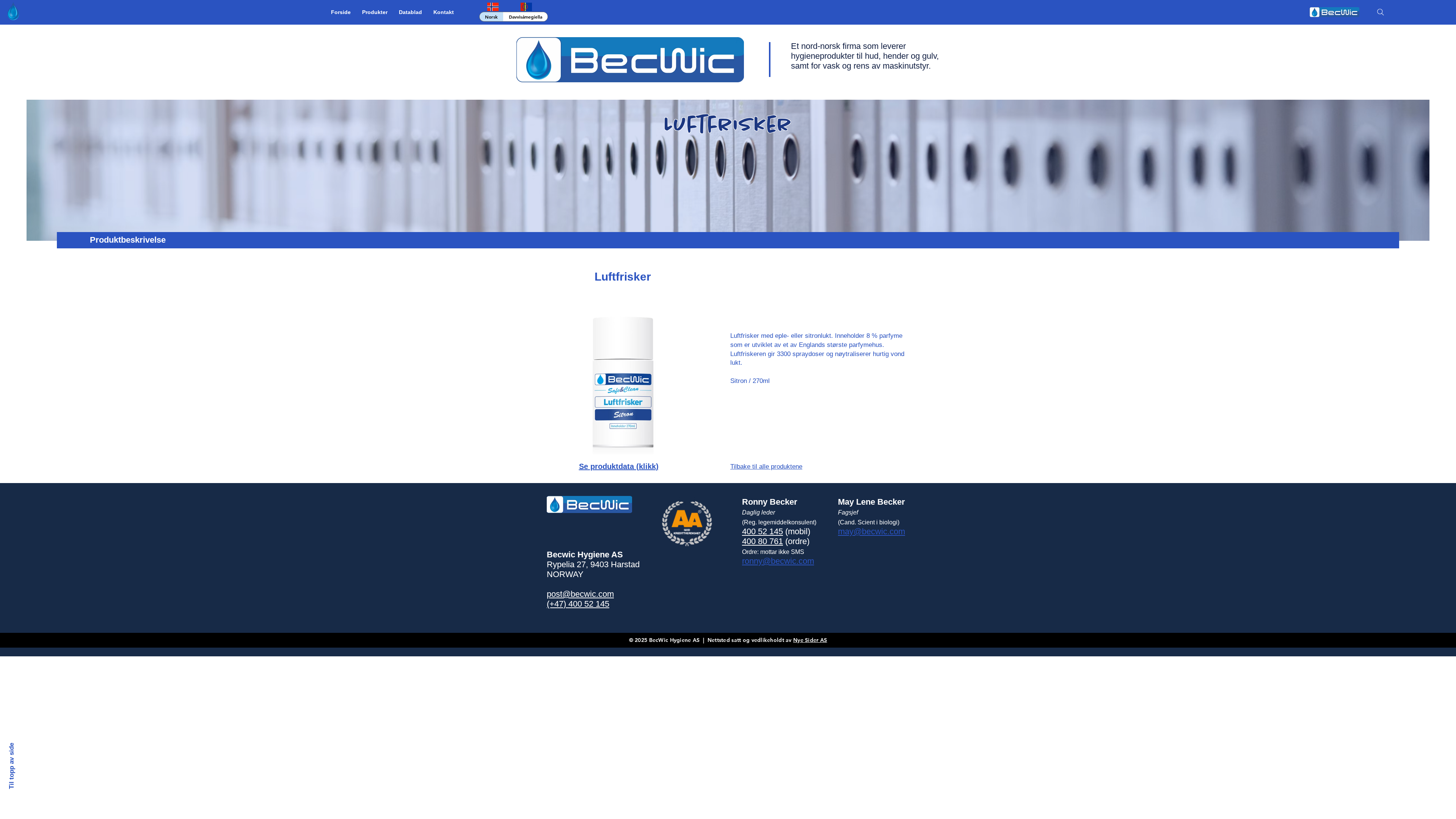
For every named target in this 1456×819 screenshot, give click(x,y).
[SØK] (1380, 12)
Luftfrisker (623, 276)
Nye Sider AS (810, 640)
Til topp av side (11, 765)
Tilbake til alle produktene (766, 466)
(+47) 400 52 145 (578, 604)
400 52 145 (762, 531)
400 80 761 (762, 541)
